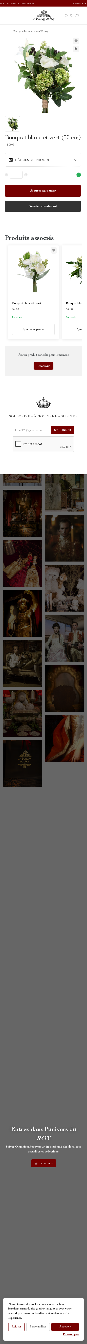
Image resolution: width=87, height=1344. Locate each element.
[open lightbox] (76, 49)
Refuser (16, 1326)
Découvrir (44, 366)
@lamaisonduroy (26, 1147)
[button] (6, 15)
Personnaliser (38, 1326)
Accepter (65, 1326)
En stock (17, 317)
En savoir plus (71, 1334)
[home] (43, 15)
